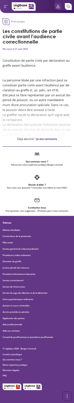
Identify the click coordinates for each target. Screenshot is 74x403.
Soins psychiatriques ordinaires (18, 299)
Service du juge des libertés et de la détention (25, 293)
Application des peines (14, 318)
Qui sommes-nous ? (12, 359)
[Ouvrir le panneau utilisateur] (58, 6)
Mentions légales (11, 370)
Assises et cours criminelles (16, 305)
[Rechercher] (68, 6)
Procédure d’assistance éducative (19, 274)
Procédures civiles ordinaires (17, 255)
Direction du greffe (12, 261)
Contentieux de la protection (17, 236)
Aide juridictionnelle (12, 324)
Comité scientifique (12, 354)
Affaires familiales (11, 230)
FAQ (5, 375)
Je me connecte (46, 139)
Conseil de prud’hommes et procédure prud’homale (28, 337)
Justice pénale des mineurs (16, 267)
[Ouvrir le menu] (5, 6)
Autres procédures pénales (16, 312)
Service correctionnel (13, 280)
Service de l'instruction (14, 286)
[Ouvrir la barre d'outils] (67, 396)
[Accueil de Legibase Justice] (24, 6)
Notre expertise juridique (15, 364)
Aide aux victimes (11, 330)
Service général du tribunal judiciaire (21, 249)
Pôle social (8, 242)
